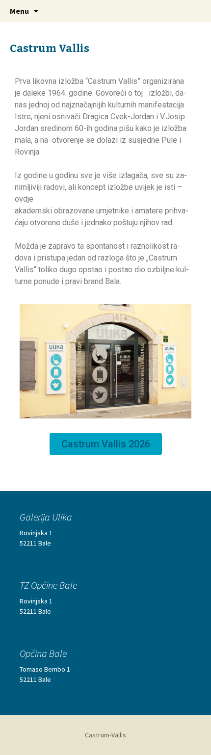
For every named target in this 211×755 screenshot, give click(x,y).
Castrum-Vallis (105, 734)
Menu (19, 11)
